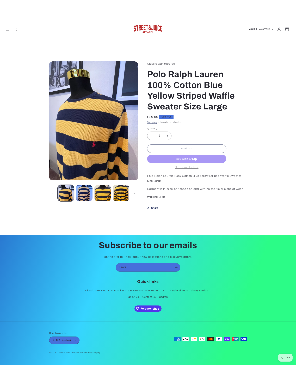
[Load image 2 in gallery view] (84, 193)
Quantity (152, 129)
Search (163, 297)
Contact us (149, 297)
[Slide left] (53, 193)
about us (133, 297)
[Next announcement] (289, 3)
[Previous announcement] (7, 3)
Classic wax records (68, 353)
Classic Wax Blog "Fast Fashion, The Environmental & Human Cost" (125, 290)
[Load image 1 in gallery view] (66, 193)
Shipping (152, 122)
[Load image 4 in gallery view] (121, 193)
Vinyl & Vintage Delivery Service (189, 290)
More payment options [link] (187, 167)
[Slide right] (134, 193)
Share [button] (154, 208)
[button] (7, 29)
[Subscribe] (176, 267)
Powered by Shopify (89, 353)
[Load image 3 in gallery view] (102, 193)
